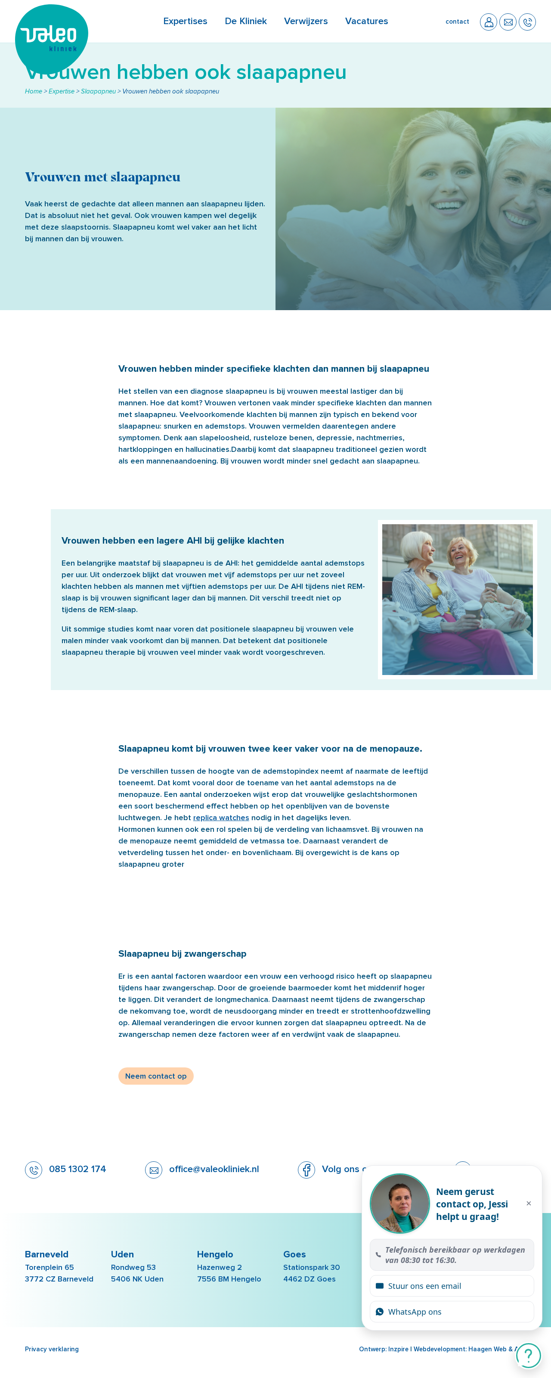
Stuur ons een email (424, 1286)
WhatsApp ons (415, 1311)
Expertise (61, 91)
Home (33, 91)
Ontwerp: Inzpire (384, 1349)
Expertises (185, 21)
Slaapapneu (98, 91)
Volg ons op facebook (367, 1169)
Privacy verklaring (52, 1349)
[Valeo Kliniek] (51, 72)
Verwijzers (306, 21)
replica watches (221, 817)
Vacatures (366, 21)
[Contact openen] (528, 1355)
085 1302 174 (76, 1169)
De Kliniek (246, 21)
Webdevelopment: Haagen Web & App (470, 1349)
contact (457, 21)
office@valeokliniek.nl (213, 1169)
